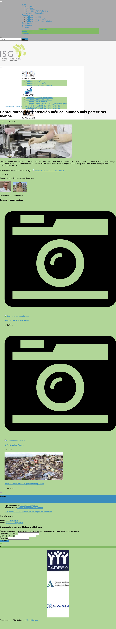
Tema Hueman (32, 620)
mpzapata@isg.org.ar (14, 523)
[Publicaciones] (44, 75)
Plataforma (43, 29)
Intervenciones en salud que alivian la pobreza (24, 484)
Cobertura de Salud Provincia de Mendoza (43, 106)
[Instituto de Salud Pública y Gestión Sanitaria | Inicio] (19, 61)
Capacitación (27, 23)
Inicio (24, 5)
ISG (4, 122)
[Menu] (1, 1)
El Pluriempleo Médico (14, 445)
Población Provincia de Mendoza (39, 98)
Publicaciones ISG (33, 17)
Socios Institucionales (35, 13)
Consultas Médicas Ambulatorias (39, 100)
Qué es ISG (30, 9)
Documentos (27, 25)
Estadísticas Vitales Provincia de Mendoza (43, 108)
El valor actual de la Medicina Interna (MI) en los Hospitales (28, 512)
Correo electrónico (7, 536)
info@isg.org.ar (12, 521)
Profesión (4, 538)
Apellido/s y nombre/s (8, 533)
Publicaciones (27, 15)
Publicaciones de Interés (36, 19)
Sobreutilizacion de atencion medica (49, 171)
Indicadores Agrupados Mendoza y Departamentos (46, 104)
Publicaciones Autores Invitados (39, 21)
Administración (28, 31)
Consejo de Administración (37, 11)
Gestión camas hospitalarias (17, 320)
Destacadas (9, 106)
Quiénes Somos (28, 7)
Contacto (25, 27)
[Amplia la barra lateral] (1, 492)
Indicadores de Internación (36, 102)
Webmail (25, 33)
